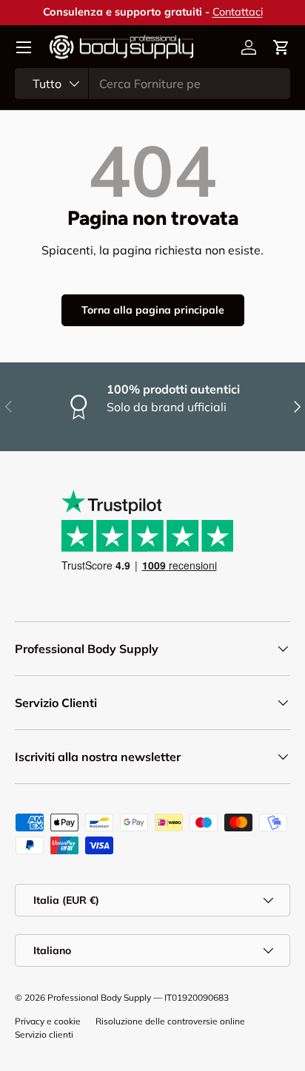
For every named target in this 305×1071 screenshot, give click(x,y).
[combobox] (152, 83)
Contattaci (237, 11)
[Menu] (23, 47)
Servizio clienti (44, 1034)
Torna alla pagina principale (152, 310)
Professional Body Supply (99, 997)
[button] (281, 47)
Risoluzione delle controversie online (170, 1021)
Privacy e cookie (48, 1021)
